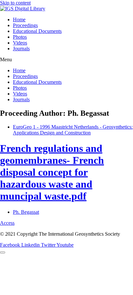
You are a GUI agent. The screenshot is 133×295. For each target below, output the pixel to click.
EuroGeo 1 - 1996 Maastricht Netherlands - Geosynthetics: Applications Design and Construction (73, 129)
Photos (20, 37)
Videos (20, 42)
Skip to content (15, 2)
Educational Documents (37, 31)
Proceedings (25, 25)
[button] (66, 60)
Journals (21, 48)
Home (19, 19)
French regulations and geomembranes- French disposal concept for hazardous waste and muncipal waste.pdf (52, 172)
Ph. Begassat (26, 212)
